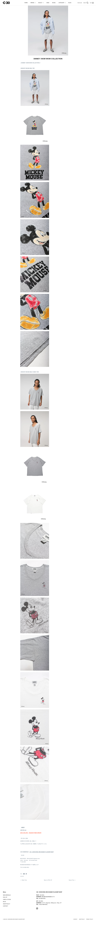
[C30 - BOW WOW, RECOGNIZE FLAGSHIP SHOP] (6, 2)
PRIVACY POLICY (89, 919)
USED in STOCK (7, 899)
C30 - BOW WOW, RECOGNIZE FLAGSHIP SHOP (41, 852)
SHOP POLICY (6, 903)
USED (47, 2)
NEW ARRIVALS (7, 895)
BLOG (69, 2)
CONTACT (5, 906)
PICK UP (5, 897)
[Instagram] (37, 908)
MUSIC (54, 2)
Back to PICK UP (48, 880)
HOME (26, 2)
